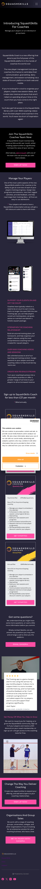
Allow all (21, 459)
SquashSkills (6, 858)
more (3, 862)
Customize (19, 466)
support (4, 865)
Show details (30, 453)
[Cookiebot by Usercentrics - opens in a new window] (30, 421)
